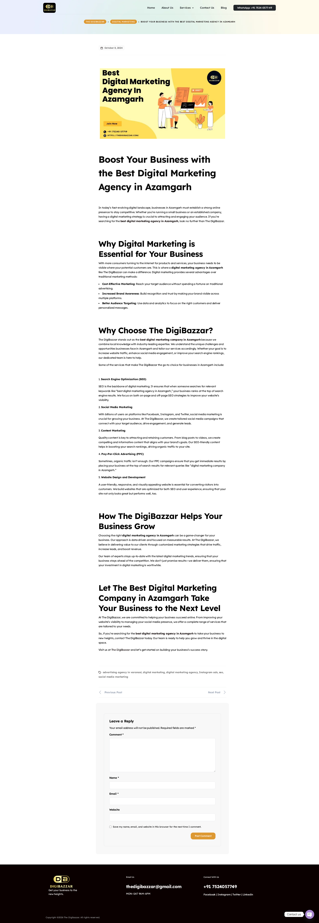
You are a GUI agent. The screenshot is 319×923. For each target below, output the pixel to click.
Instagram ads (208, 672)
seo (221, 672)
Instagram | (224, 894)
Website (114, 809)
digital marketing (154, 672)
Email (114, 793)
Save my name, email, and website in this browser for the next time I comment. (157, 826)
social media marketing (113, 676)
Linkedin (248, 894)
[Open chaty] (309, 914)
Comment (116, 734)
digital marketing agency (182, 672)
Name (114, 777)
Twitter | (237, 894)
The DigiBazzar (120, 649)
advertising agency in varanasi (122, 672)
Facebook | (210, 894)
